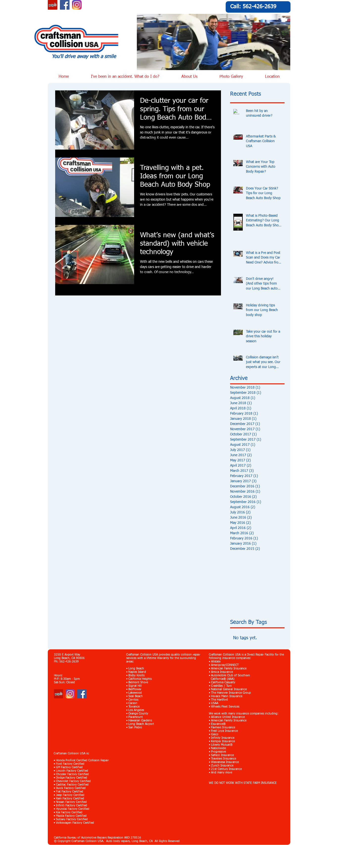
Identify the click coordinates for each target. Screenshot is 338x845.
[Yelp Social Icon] (52, 5)
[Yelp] (58, 693)
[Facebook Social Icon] (65, 5)
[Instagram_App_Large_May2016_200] (77, 5)
